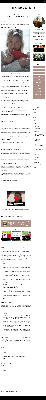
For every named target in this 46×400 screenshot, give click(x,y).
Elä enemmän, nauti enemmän (40, 132)
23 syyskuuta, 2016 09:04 (25, 315)
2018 (35, 122)
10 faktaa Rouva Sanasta (39, 149)
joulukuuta (37, 126)
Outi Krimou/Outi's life (6, 302)
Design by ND (42, 398)
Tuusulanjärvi (39, 88)
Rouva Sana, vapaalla (23, 8)
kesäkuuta (37, 156)
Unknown (3, 362)
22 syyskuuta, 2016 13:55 (26, 247)
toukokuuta (37, 157)
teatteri (38, 76)
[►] (33, 109)
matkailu (39, 79)
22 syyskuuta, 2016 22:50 (26, 337)
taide (39, 85)
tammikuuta (37, 164)
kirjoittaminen (39, 82)
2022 (35, 115)
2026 (35, 109)
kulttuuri (22, 216)
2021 (35, 117)
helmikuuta (37, 162)
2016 (35, 125)
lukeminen (39, 91)
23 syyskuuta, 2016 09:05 (25, 352)
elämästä (38, 67)
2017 (35, 123)
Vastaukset (5, 263)
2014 (35, 167)
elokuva (18, 216)
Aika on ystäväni (37, 151)
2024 (35, 112)
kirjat (39, 97)
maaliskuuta (37, 160)
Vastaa (2, 261)
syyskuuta (37, 131)
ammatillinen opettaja (39, 94)
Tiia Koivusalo (4, 337)
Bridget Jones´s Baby (12, 216)
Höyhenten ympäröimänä (39, 145)
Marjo (2, 247)
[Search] (43, 103)
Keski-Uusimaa (38, 73)
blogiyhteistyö (5, 216)
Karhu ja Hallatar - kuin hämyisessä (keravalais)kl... (39, 143)
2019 (35, 120)
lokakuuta (37, 129)
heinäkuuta (37, 154)
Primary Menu (1, 1)
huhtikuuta (37, 159)
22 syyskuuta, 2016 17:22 (26, 302)
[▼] (33, 125)
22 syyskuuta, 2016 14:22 (25, 265)
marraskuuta (37, 128)
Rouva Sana (5, 265)
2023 (35, 114)
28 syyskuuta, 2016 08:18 (25, 370)
